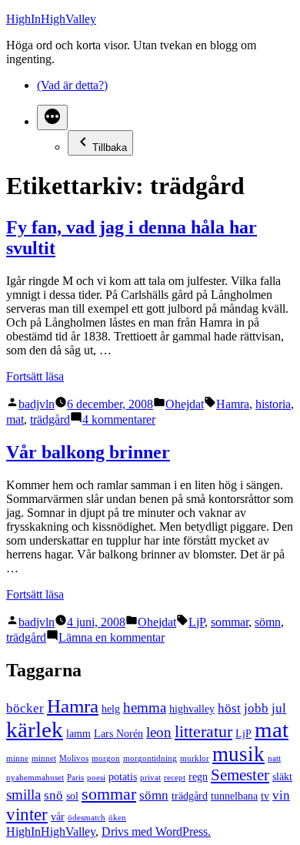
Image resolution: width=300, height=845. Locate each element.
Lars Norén (118, 733)
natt (274, 758)
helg (111, 708)
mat (15, 419)
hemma (144, 707)
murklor (194, 758)
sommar (229, 622)
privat (150, 777)
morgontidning (150, 758)
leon (159, 732)
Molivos (73, 758)
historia (273, 404)
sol (72, 796)
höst (229, 708)
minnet (44, 758)
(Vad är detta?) (72, 85)
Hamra (232, 404)
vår (58, 816)
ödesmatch (86, 817)
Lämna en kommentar (111, 637)
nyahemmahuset (35, 777)
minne (17, 758)
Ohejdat (184, 404)
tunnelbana (234, 796)
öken (117, 817)
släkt (282, 776)
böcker (25, 708)
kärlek (34, 729)
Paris (75, 777)
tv (265, 796)
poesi (96, 777)
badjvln (36, 404)
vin (281, 795)
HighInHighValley (51, 18)
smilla (23, 794)
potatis (122, 776)
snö (53, 795)
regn (198, 776)
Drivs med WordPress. (156, 831)
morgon (106, 758)
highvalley (192, 708)
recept (174, 777)
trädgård (50, 419)
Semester (240, 774)
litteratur (203, 731)
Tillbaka (109, 147)
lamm (78, 733)
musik (238, 754)
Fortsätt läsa (35, 376)
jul (279, 708)
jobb (256, 708)
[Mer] (52, 117)
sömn (268, 622)
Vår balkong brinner (88, 452)
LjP (196, 622)
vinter (27, 814)
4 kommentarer (118, 419)
